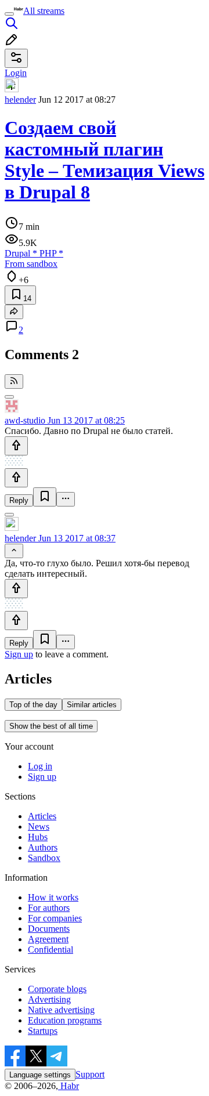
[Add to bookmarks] (44, 497)
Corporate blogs (57, 989)
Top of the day (33, 704)
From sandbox (31, 264)
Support (90, 1074)
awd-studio (25, 420)
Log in (40, 766)
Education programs (65, 1020)
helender (20, 99)
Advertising (49, 999)
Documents (49, 929)
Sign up (19, 654)
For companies (55, 918)
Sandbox (44, 858)
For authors (49, 908)
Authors (42, 847)
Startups (42, 1031)
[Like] (16, 445)
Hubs (38, 837)
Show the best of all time (51, 726)
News (38, 826)
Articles (42, 816)
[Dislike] (16, 477)
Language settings (40, 1074)
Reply (18, 500)
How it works (53, 897)
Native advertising (61, 1010)
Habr (68, 1086)
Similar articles (92, 704)
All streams (43, 11)
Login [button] (16, 73)
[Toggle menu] (9, 14)
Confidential (50, 949)
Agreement (48, 939)
